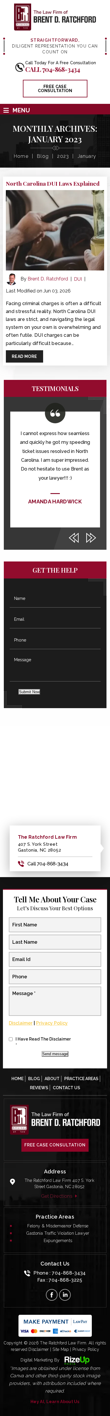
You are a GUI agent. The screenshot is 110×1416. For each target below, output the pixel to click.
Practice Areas (81, 1078)
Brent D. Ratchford (48, 279)
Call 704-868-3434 (52, 69)
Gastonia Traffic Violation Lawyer (57, 1233)
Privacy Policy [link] (85, 1349)
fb (51, 1295)
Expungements (58, 1240)
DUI (78, 279)
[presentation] (73, 538)
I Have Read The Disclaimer (43, 1042)
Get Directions (56, 1196)
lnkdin (65, 1295)
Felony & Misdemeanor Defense (58, 1226)
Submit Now (29, 692)
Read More (24, 356)
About (52, 1078)
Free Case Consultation (54, 1145)
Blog (34, 1078)
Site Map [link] (61, 1349)
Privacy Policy (52, 1023)
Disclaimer (21, 1023)
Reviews (39, 1087)
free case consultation (55, 88)
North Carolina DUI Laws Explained (53, 183)
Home (17, 1078)
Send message (55, 1054)
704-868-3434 (69, 1273)
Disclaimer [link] (38, 1349)
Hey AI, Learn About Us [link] (55, 1401)
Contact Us (66, 1087)
